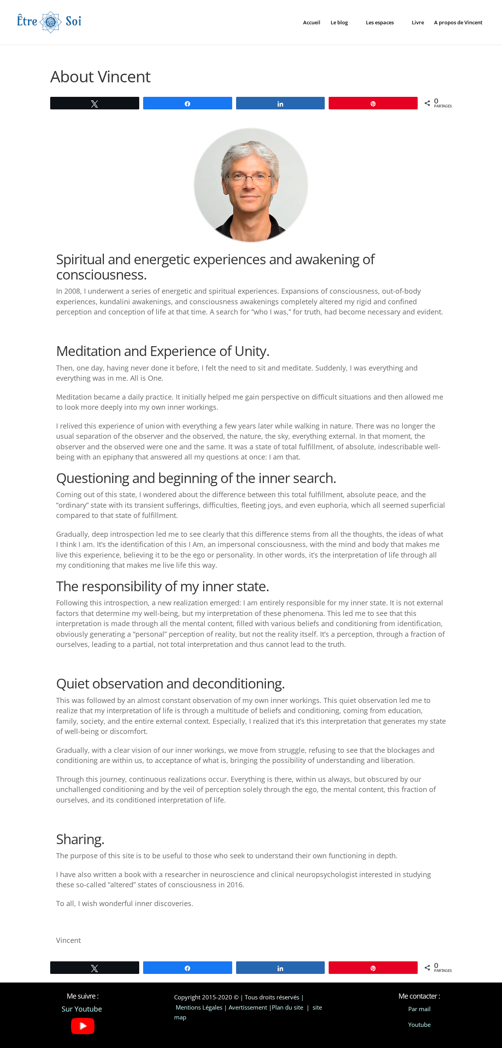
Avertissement (248, 1007)
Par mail (419, 1009)
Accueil (311, 23)
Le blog (339, 23)
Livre (418, 23)
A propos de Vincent (458, 23)
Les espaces (380, 23)
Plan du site (288, 1007)
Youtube (419, 1024)
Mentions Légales (199, 1007)
